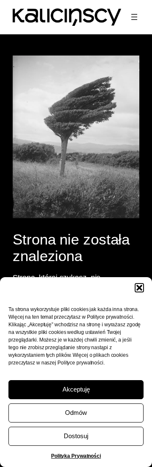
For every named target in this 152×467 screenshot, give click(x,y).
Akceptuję (76, 389)
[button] (139, 288)
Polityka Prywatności (76, 456)
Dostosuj (76, 435)
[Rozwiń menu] (134, 17)
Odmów (76, 412)
